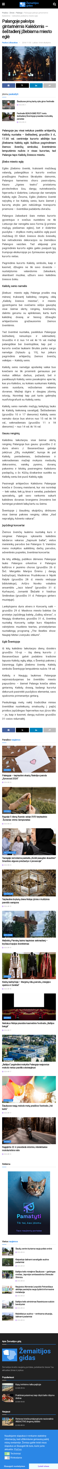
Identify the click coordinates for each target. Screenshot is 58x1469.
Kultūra (8, 1100)
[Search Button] (54, 4)
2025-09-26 (21, 1388)
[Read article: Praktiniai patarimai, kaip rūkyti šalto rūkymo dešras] (7, 1398)
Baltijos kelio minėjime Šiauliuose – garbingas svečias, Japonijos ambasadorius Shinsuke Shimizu (35, 1274)
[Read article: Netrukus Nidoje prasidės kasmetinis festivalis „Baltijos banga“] (29, 1006)
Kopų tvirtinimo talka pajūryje (28, 1384)
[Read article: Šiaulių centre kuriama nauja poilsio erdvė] (7, 1251)
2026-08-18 (7, 989)
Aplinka (8, 935)
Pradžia (5, 13)
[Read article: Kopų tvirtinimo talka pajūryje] (7, 1387)
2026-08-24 (21, 1252)
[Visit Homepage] (29, 4)
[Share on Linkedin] (36, 85)
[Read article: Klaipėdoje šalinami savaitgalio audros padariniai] (7, 1262)
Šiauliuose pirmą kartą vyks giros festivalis (35, 101)
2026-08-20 (22, 122)
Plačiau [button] (18, 1449)
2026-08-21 (22, 105)
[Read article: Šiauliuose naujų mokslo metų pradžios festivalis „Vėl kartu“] (29, 1089)
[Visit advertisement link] (29, 1203)
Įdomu (7, 770)
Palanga (19, 13)
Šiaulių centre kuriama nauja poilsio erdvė (33, 1249)
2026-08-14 (7, 1154)
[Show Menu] (3, 4)
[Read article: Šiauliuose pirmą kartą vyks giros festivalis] (8, 104)
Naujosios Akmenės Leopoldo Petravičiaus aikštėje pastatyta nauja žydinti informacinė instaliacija (34, 1289)
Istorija (8, 894)
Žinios (12, 13)
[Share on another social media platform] (49, 85)
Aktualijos (9, 852)
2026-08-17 (7, 1030)
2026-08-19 (7, 906)
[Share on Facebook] (8, 85)
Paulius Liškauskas (10, 43)
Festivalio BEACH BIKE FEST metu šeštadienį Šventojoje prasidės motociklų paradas (35, 116)
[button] (7, 1453)
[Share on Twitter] (22, 85)
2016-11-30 (26, 43)
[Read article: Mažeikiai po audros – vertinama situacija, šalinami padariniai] (7, 1317)
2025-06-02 (21, 1402)
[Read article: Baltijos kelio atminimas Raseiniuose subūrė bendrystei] (7, 1304)
